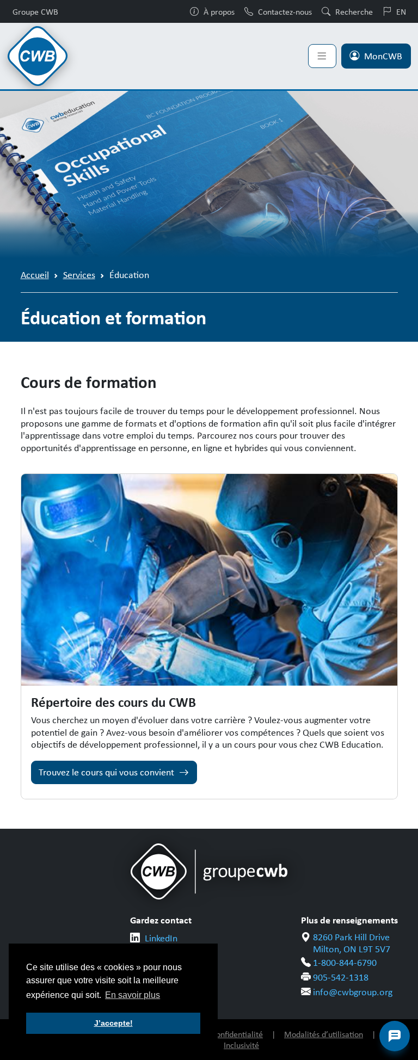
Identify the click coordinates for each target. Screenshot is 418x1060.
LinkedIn (161, 938)
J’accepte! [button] (113, 1023)
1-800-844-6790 (345, 962)
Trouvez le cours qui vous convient (106, 772)
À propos (219, 11)
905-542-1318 (340, 977)
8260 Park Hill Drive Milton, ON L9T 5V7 (351, 943)
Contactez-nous (285, 11)
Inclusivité (241, 1045)
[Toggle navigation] (322, 56)
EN (401, 11)
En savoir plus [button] (132, 995)
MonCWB (383, 56)
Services (79, 274)
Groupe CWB (35, 11)
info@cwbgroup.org (352, 992)
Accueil (35, 274)
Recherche (354, 11)
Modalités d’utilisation (323, 1034)
